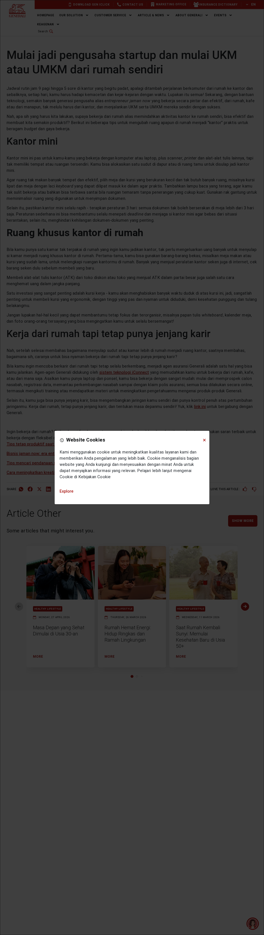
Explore (66, 491)
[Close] (204, 440)
